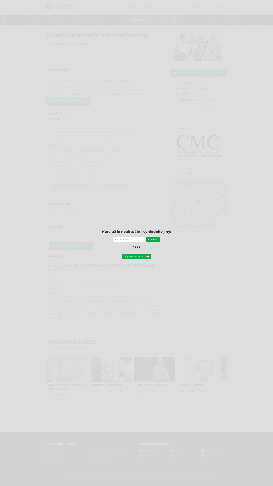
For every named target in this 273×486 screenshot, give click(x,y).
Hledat (154, 239)
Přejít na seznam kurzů (135, 256)
